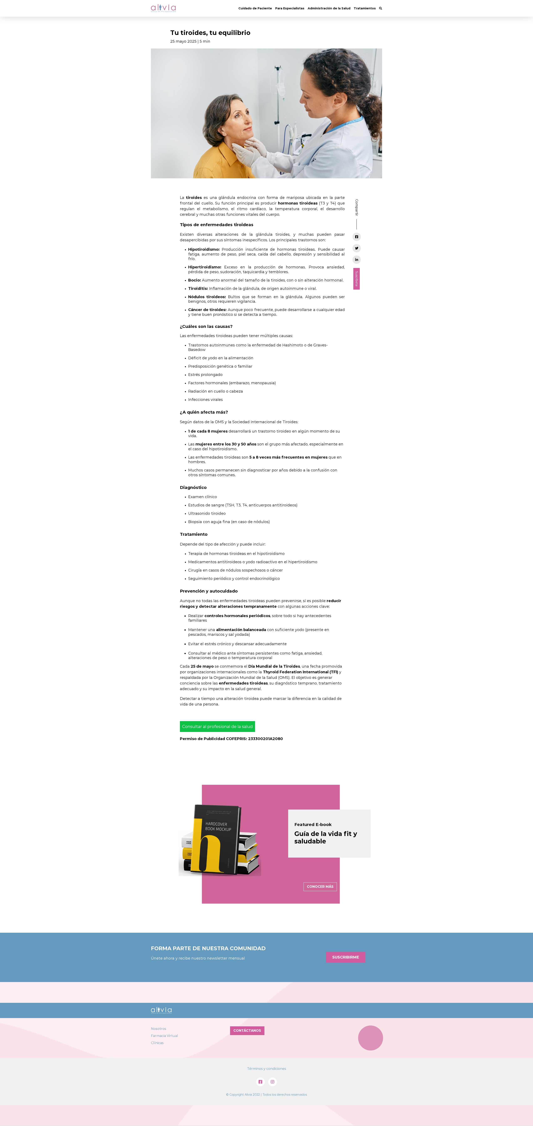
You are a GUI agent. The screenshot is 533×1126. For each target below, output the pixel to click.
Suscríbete (357, 278)
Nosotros (158, 1029)
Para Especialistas (289, 8)
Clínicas (157, 1043)
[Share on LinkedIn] (356, 259)
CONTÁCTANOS (247, 1031)
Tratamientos (365, 8)
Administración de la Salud (329, 8)
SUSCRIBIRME (345, 957)
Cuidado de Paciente (255, 8)
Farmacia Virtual (164, 1036)
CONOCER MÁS (320, 887)
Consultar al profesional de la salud (217, 726)
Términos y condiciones (266, 1069)
